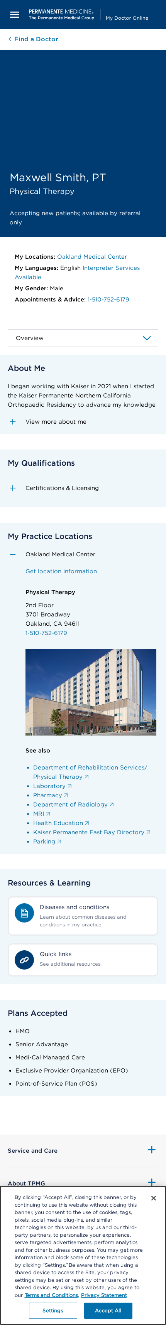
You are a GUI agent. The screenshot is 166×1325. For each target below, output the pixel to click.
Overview (30, 338)
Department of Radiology (70, 804)
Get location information (61, 571)
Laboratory (49, 786)
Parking (44, 841)
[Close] (153, 1198)
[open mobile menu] (14, 14)
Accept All (108, 1310)
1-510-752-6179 (108, 299)
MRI (38, 813)
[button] (83, 421)
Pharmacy (47, 795)
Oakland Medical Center (92, 256)
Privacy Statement (104, 1295)
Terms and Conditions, (52, 1295)
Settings (52, 1310)
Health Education (58, 823)
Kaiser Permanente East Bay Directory (88, 832)
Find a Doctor (35, 39)
